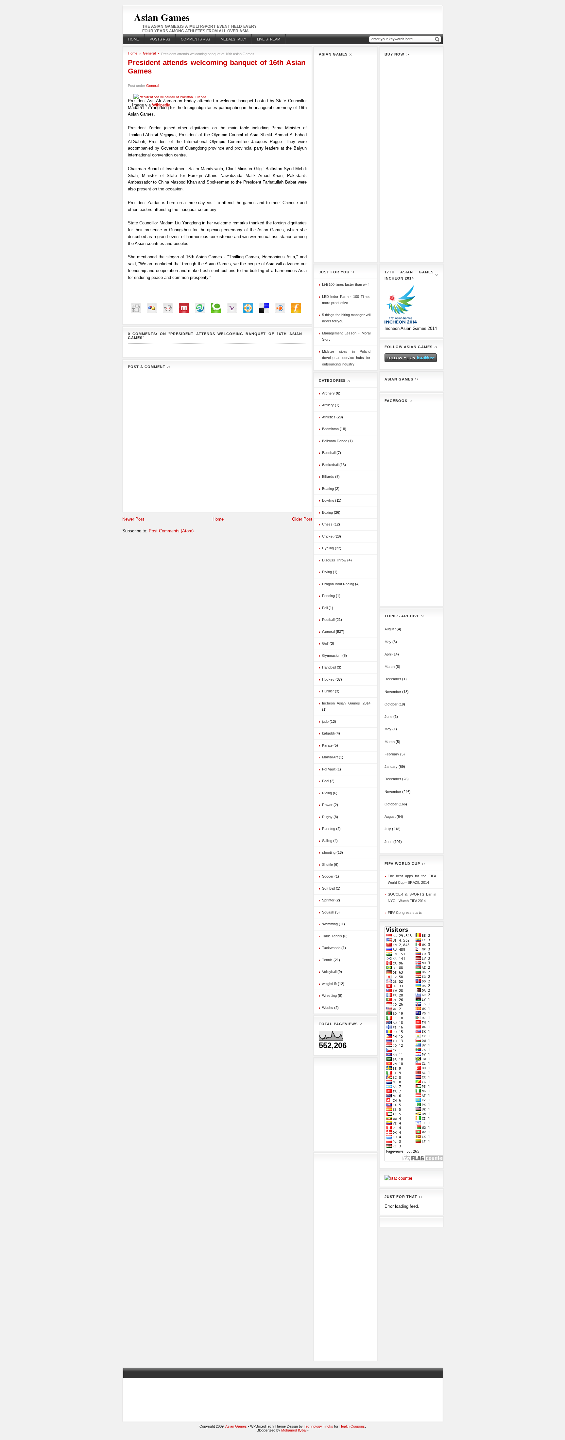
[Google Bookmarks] (152, 308)
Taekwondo (331, 948)
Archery (328, 393)
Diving (327, 572)
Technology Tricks (318, 1426)
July (388, 829)
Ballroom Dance (334, 441)
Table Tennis (332, 936)
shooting (328, 852)
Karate (327, 745)
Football (328, 620)
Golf (325, 643)
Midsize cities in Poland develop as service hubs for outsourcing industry (346, 357)
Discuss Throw (334, 560)
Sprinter (328, 900)
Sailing (327, 841)
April (388, 654)
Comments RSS (195, 39)
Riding (327, 793)
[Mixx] (184, 308)
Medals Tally (233, 39)
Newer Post (133, 519)
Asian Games (162, 17)
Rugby (327, 817)
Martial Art (330, 757)
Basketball (330, 465)
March (390, 667)
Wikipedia (161, 105)
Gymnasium (331, 655)
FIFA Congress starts (405, 912)
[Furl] (296, 308)
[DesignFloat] (248, 308)
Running (328, 829)
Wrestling (329, 995)
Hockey (328, 679)
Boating (328, 489)
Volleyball (329, 972)
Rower (327, 805)
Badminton (330, 429)
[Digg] (135, 308)
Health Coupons (352, 1426)
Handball (329, 667)
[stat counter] (398, 1178)
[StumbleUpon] (200, 308)
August (390, 629)
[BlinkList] (280, 308)
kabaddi (328, 733)
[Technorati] (216, 308)
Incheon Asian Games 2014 (346, 703)
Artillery (328, 405)
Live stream (268, 39)
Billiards (328, 476)
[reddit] (168, 308)
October (391, 704)
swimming (330, 924)
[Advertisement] (345, 159)
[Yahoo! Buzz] (232, 308)
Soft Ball (328, 888)
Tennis (327, 960)
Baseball (328, 453)
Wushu (327, 1008)
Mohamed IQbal (294, 1430)
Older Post (302, 519)
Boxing (327, 512)
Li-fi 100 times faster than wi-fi (345, 284)
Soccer (328, 876)
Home (133, 39)
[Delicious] (264, 308)
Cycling (328, 548)
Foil (325, 608)
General (149, 53)
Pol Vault (328, 769)
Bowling (328, 500)
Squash (328, 912)
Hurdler (328, 691)
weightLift (329, 984)
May (388, 642)
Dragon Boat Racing (338, 584)
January (391, 767)
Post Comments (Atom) (171, 530)
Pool (325, 781)
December (393, 679)
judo (325, 721)
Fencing (328, 596)
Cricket (328, 536)
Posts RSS (160, 39)
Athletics (328, 417)
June (388, 717)
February (392, 754)
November (393, 692)
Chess (327, 524)
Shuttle (327, 864)
